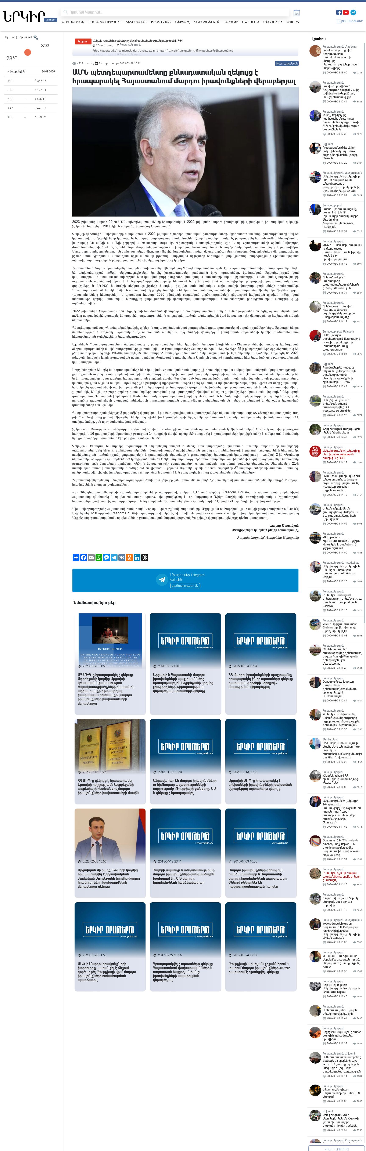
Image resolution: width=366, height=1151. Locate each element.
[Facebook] (339, 12)
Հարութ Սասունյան (284, 525)
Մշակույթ (272, 21)
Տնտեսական (136, 21)
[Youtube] (346, 12)
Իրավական (161, 21)
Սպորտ (293, 21)
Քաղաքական (73, 21)
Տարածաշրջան (207, 21)
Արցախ (231, 21)
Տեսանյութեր (352, 21)
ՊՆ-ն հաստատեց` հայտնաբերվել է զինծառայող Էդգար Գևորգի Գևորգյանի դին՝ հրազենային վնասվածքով (163, 40)
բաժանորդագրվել (185, 585)
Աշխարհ (182, 21)
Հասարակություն (105, 21)
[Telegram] (353, 12)
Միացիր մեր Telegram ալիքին (187, 577)
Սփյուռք (250, 21)
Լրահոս (319, 39)
